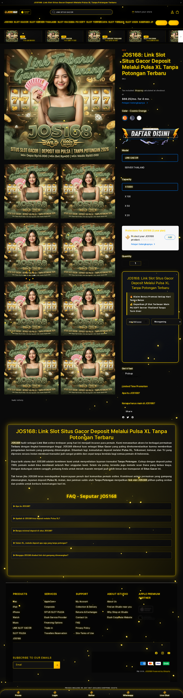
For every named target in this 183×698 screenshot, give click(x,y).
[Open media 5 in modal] (88, 250)
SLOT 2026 (132, 22)
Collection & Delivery (86, 607)
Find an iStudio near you (119, 607)
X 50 (127, 206)
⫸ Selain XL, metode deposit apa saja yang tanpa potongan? (40, 543)
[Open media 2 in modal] (31, 191)
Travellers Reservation (55, 633)
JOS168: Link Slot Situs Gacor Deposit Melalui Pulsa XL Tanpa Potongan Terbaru (75, 3)
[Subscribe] (57, 665)
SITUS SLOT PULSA (54, 612)
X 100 (128, 196)
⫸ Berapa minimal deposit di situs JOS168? (32, 531)
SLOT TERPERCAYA (96, 22)
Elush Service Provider (55, 617)
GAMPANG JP (146, 22)
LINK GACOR (131, 157)
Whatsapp (128, 695)
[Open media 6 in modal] (31, 309)
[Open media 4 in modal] (31, 250)
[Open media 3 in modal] (88, 191)
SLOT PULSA (19, 633)
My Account (82, 601)
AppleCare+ (50, 601)
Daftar (91, 695)
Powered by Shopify (161, 671)
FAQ (78, 623)
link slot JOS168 (137, 480)
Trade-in (48, 628)
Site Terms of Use (85, 633)
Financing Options (53, 623)
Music (16, 623)
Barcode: (144, 79)
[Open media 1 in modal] (59, 104)
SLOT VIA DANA (66, 22)
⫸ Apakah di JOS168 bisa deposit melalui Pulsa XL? (36, 518)
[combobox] (81, 12)
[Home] (10, 12)
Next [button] (180, 2)
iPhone (16, 612)
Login (55, 695)
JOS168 (8, 22)
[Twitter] (129, 418)
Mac (15, 601)
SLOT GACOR (21, 22)
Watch (16, 617)
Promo (18, 695)
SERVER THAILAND (134, 167)
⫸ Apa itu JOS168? (21, 506)
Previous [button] (2, 2)
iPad (15, 607)
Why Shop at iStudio (117, 612)
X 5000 (129, 186)
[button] (8, 22)
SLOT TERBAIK (116, 22)
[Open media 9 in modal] (88, 367)
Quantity (126, 256)
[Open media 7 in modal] (88, 309)
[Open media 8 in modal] (31, 367)
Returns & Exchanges (86, 612)
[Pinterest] (133, 418)
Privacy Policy (83, 628)
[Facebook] (124, 418)
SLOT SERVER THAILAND (43, 22)
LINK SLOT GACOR (22, 628)
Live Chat (164, 695)
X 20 (127, 215)
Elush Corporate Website (119, 617)
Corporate (49, 607)
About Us (112, 601)
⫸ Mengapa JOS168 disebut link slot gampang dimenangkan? (40, 555)
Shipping (139, 91)
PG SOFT (80, 22)
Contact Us (81, 617)
